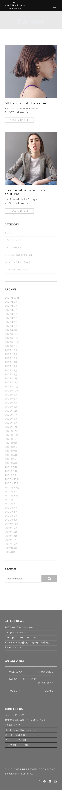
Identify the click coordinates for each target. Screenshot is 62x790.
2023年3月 (11, 370)
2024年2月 (11, 326)
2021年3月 (11, 467)
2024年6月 (11, 310)
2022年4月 (11, 414)
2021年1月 (11, 475)
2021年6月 (11, 455)
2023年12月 (12, 334)
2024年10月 (12, 297)
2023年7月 (11, 354)
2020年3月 (11, 511)
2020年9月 (11, 491)
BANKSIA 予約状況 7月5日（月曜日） (28, 642)
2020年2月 (11, 515)
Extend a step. (14, 647)
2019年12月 (12, 523)
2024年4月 (11, 318)
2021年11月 (11, 435)
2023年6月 (11, 358)
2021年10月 (12, 439)
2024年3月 (11, 322)
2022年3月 (11, 418)
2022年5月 (11, 410)
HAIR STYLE (13, 240)
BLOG (9, 232)
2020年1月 (11, 519)
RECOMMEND (14, 247)
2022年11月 (11, 386)
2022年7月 (11, 402)
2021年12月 (11, 431)
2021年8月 (11, 447)
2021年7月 (11, 451)
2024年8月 (11, 301)
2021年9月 (11, 443)
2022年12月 (12, 382)
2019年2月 (11, 535)
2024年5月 (11, 314)
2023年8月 (11, 350)
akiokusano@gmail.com (20, 730)
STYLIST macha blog (18, 254)
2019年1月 (11, 539)
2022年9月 (11, 394)
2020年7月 (11, 499)
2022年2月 (11, 422)
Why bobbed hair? (17, 269)
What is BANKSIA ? (18, 262)
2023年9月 (11, 346)
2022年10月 (12, 390)
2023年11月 (11, 338)
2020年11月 (12, 483)
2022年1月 (11, 426)
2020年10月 (12, 487)
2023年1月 (11, 378)
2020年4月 (11, 507)
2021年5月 (11, 459)
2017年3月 (11, 548)
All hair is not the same (25, 103)
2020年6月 (11, 503)
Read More (17, 120)
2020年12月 (12, 479)
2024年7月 (11, 305)
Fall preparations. (16, 632)
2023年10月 (12, 342)
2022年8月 (11, 398)
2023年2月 (11, 374)
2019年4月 (11, 527)
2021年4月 (11, 463)
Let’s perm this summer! (21, 637)
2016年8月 (11, 552)
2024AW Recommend (19, 627)
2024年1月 (11, 330)
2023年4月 (11, 366)
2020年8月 (11, 495)
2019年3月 (11, 531)
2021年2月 (11, 471)
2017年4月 (11, 543)
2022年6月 (11, 406)
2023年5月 (11, 362)
